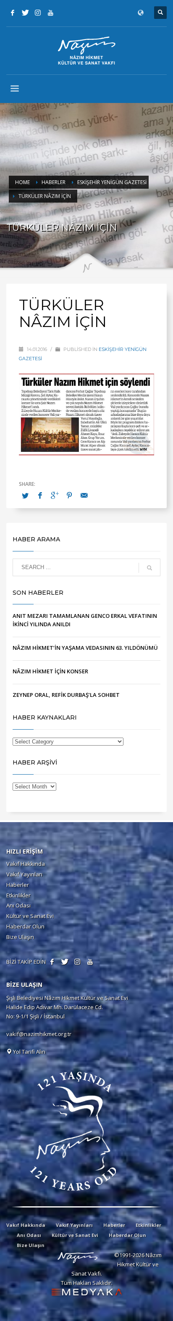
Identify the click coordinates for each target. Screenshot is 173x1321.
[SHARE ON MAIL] (84, 495)
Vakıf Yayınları (24, 874)
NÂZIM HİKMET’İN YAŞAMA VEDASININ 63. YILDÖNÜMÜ (85, 647)
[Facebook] (12, 12)
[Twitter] (25, 12)
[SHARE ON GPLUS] (54, 495)
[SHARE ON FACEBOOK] (40, 495)
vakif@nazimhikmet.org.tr (38, 1034)
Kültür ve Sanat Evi (30, 916)
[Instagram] (37, 12)
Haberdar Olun (25, 926)
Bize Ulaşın (20, 937)
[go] (149, 568)
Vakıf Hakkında (25, 863)
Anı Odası (18, 905)
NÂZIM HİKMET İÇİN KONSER (50, 671)
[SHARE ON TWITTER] (25, 495)
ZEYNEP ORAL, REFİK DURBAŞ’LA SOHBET (66, 695)
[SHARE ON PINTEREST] (69, 495)
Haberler (17, 885)
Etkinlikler (18, 895)
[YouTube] (50, 12)
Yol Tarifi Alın (28, 1051)
